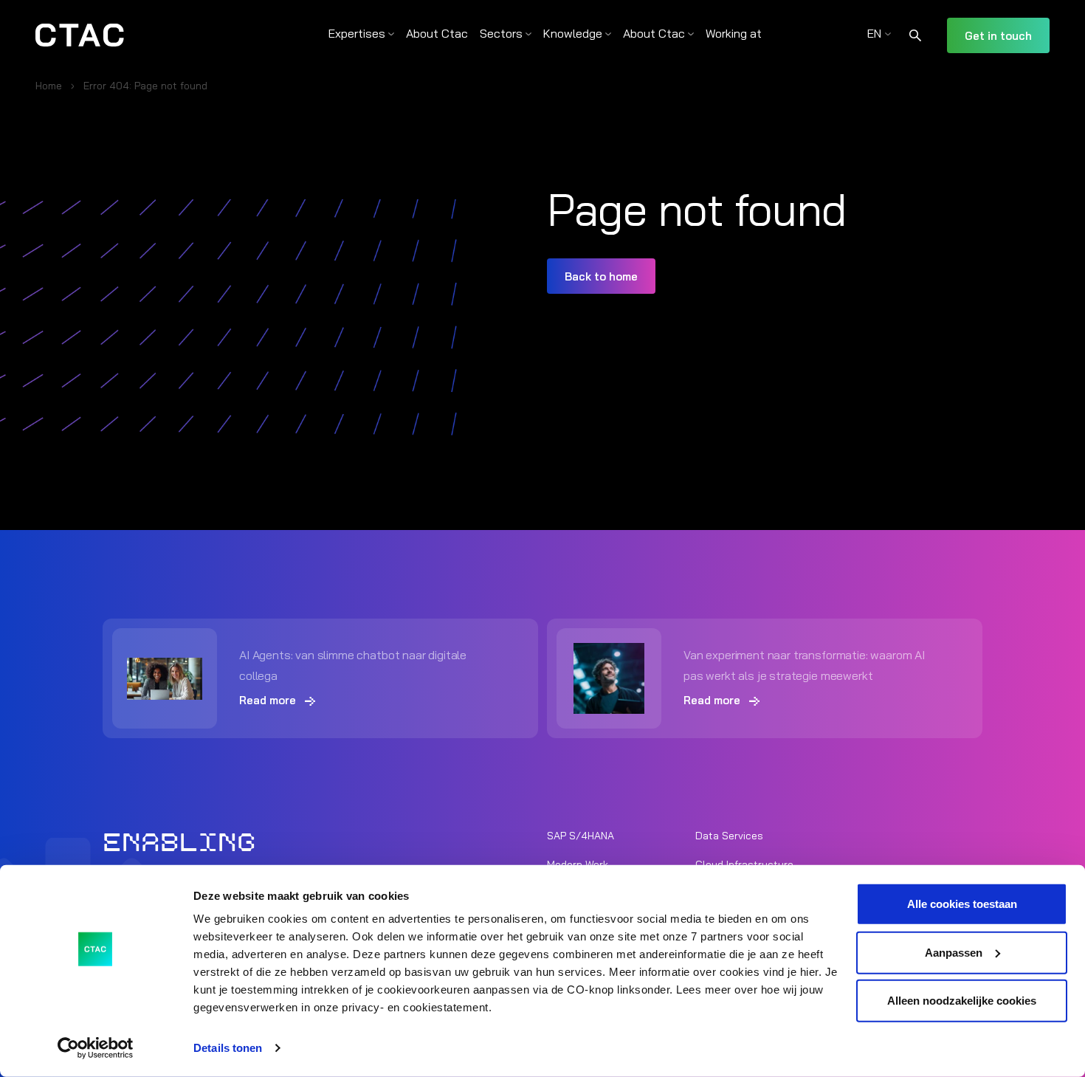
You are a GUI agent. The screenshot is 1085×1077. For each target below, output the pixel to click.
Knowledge (572, 33)
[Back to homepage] (79, 35)
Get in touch (998, 36)
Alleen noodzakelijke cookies (961, 1000)
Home (48, 85)
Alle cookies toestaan (962, 904)
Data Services (729, 835)
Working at (734, 33)
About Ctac (437, 33)
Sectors (501, 33)
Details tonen (227, 1048)
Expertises (356, 33)
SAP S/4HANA (580, 835)
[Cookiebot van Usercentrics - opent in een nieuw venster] (95, 1048)
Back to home (601, 276)
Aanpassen (953, 952)
